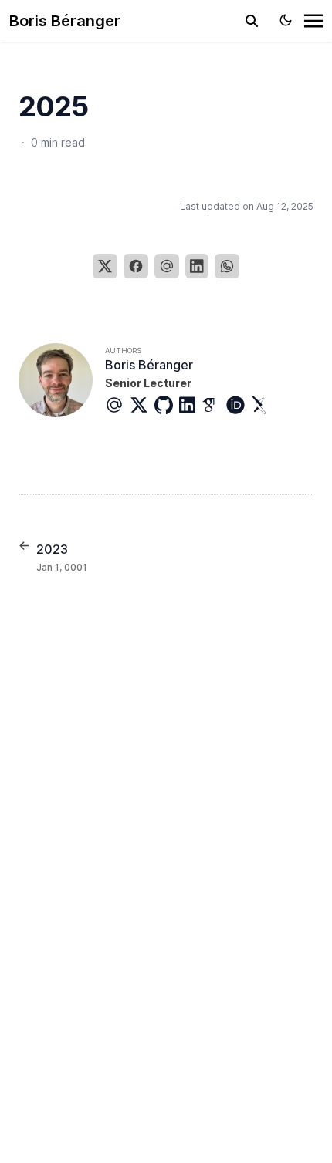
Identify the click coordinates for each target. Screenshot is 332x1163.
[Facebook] (136, 266)
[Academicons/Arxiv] (263, 405)
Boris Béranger (64, 21)
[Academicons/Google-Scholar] (214, 405)
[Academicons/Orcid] (238, 405)
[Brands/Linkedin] (190, 405)
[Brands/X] (142, 405)
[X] (105, 266)
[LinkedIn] (196, 266)
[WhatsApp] (227, 266)
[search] (251, 21)
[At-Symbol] (117, 405)
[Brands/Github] (166, 405)
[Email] (166, 266)
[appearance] (285, 20)
